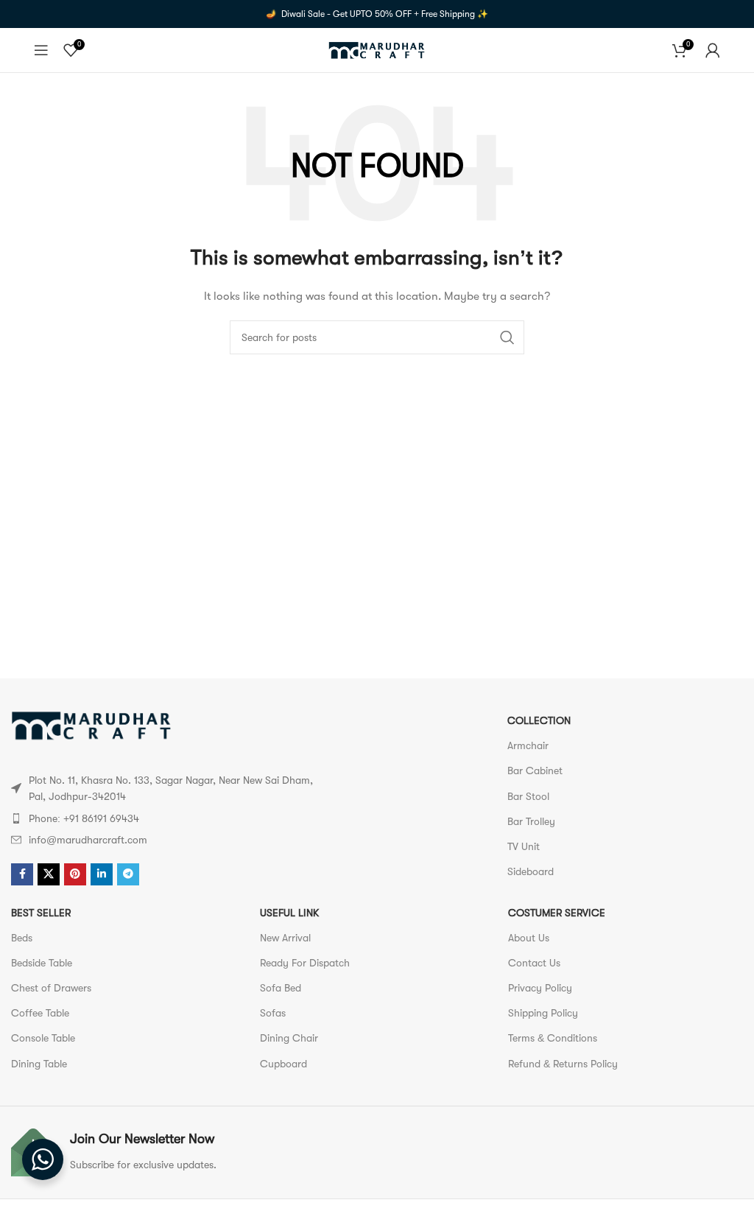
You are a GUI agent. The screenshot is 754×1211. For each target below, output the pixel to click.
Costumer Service (556, 913)
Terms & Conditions (552, 1038)
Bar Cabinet (535, 770)
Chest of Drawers (51, 988)
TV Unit (523, 846)
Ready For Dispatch (305, 963)
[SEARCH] (507, 337)
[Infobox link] (190, 1152)
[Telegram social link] (128, 874)
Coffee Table (40, 1013)
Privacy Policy (540, 988)
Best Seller (41, 913)
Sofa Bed (280, 988)
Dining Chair (289, 1038)
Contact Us (534, 963)
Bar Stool (528, 796)
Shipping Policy (543, 1013)
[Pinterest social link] (75, 874)
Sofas (273, 1013)
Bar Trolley (531, 821)
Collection (539, 720)
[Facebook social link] (22, 874)
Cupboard (283, 1064)
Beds (21, 938)
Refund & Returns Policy (563, 1064)
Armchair (528, 745)
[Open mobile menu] (41, 50)
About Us (528, 938)
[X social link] (49, 874)
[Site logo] (377, 49)
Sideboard (530, 871)
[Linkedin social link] (102, 874)
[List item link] (162, 818)
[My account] (712, 50)
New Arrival (285, 938)
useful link (289, 913)
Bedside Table (41, 963)
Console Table (43, 1038)
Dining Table (39, 1064)
